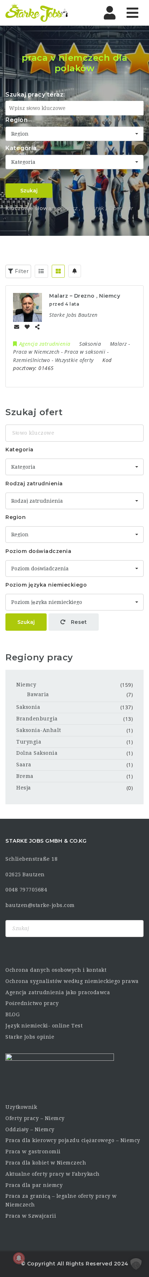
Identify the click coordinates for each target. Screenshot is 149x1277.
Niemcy (26, 685)
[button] (136, 1264)
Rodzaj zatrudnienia (34, 483)
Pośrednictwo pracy (32, 1003)
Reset (78, 622)
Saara (23, 764)
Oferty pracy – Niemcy (35, 1118)
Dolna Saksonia (37, 753)
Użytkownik (21, 1107)
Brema (25, 776)
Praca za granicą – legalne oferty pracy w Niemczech (61, 1200)
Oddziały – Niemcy (30, 1129)
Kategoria (21, 148)
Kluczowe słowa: (29, 208)
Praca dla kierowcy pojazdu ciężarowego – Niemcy (72, 1140)
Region (16, 119)
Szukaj (29, 190)
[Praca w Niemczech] (36, 12)
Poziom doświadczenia (38, 551)
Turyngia (28, 742)
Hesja (23, 788)
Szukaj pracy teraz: (35, 94)
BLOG (12, 1014)
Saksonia (28, 707)
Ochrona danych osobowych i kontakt (55, 970)
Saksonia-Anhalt (38, 730)
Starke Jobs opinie (29, 1037)
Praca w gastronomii (33, 1151)
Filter (21, 271)
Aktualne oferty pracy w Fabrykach (52, 1174)
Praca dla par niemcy (34, 1185)
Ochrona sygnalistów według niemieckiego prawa (72, 981)
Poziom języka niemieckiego (46, 585)
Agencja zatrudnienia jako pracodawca (57, 992)
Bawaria (38, 694)
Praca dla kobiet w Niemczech (45, 1163)
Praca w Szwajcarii (30, 1216)
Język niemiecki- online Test (43, 1026)
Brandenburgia (37, 718)
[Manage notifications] (19, 1258)
